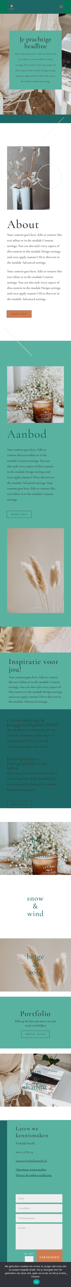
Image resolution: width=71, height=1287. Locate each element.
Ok (36, 1281)
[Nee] (66, 1274)
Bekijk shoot (35, 96)
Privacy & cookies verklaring (34, 1175)
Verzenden (49, 1257)
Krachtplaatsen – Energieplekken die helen (27, 763)
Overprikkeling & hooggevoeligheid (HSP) (32, 722)
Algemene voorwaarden (31, 1169)
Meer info (19, 313)
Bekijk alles (35, 1034)
